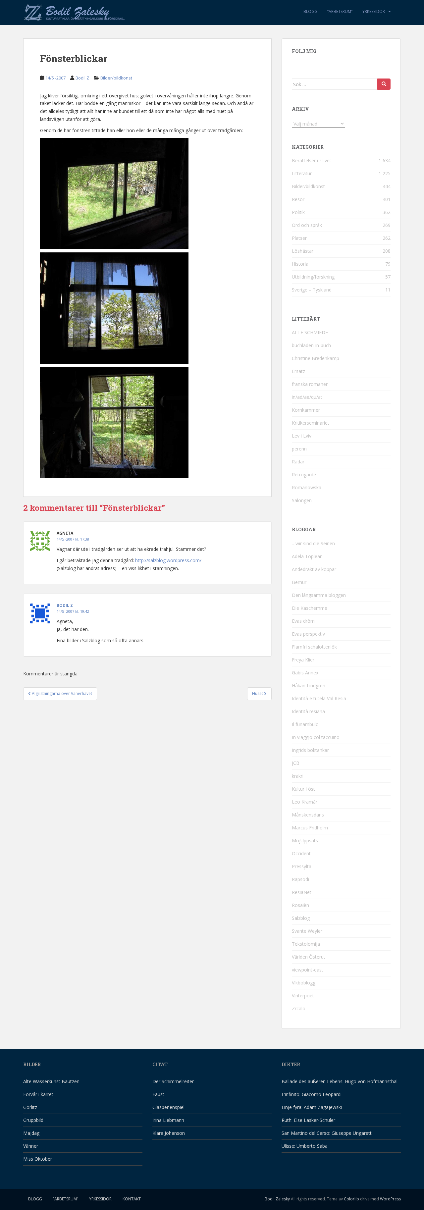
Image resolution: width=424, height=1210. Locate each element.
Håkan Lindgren (308, 685)
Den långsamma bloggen (319, 595)
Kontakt (132, 1199)
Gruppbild (33, 1120)
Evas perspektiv (308, 634)
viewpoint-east (307, 970)
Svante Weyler (307, 931)
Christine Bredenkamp (315, 358)
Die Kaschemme (309, 608)
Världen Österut (308, 957)
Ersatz (298, 371)
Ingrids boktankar (310, 750)
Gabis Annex (305, 672)
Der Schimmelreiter (173, 1081)
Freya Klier (303, 660)
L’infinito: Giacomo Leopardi (312, 1094)
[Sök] (384, 84)
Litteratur (302, 173)
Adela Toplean (307, 556)
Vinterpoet (303, 995)
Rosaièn (300, 905)
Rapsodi (300, 879)
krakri (297, 776)
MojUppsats (305, 840)
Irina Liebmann (168, 1120)
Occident (301, 853)
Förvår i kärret (38, 1094)
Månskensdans (308, 815)
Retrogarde (304, 474)
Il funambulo (305, 724)
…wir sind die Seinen (313, 543)
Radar (298, 461)
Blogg (310, 11)
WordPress (390, 1199)
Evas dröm (303, 621)
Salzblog (301, 918)
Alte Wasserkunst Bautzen (51, 1081)
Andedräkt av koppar (314, 569)
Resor (298, 199)
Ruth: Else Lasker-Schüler (308, 1120)
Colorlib (351, 1199)
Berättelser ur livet (311, 160)
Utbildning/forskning (313, 277)
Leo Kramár (304, 802)
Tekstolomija (306, 944)
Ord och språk (307, 225)
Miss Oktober (37, 1159)
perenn (299, 449)
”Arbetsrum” (339, 11)
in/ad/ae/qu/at (307, 397)
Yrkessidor (373, 11)
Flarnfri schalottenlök (314, 647)
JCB (295, 763)
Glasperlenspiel (168, 1107)
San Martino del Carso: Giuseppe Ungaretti (327, 1133)
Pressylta (301, 866)
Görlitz (30, 1107)
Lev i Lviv (301, 436)
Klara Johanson (168, 1133)
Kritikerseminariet (310, 423)
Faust (158, 1094)
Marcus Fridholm (310, 827)
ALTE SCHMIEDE (310, 332)
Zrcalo (298, 1008)
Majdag (31, 1133)
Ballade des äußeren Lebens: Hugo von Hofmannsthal (340, 1081)
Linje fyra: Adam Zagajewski (312, 1107)
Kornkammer (306, 410)
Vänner (30, 1146)
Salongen (302, 500)
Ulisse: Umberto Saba (305, 1146)
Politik (298, 212)
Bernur (299, 582)
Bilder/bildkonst (116, 78)
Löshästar (302, 251)
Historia (300, 264)
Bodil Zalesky (277, 1199)
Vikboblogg (303, 982)
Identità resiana (308, 711)
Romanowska (306, 487)
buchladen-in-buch (311, 345)
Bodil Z (82, 78)
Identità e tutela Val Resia (319, 698)
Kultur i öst (303, 789)
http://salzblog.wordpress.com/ (168, 560)
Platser (299, 238)
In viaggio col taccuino (316, 737)
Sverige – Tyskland (312, 290)
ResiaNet (301, 892)
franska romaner (310, 384)
